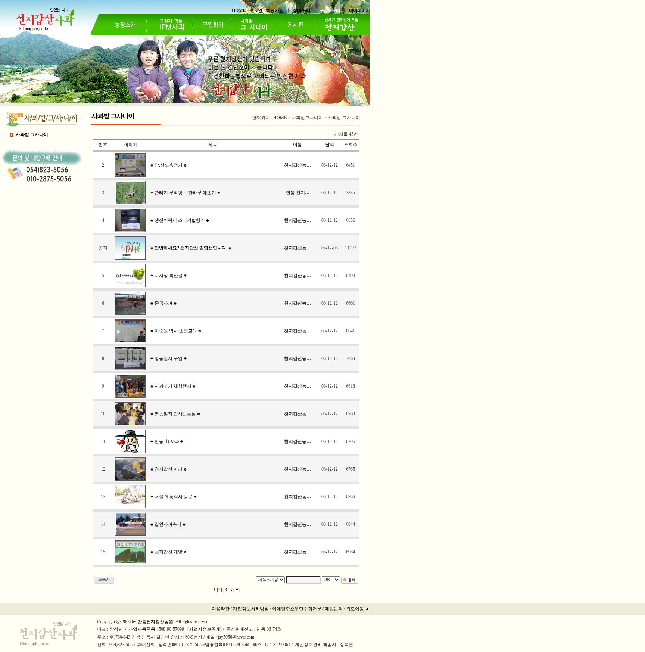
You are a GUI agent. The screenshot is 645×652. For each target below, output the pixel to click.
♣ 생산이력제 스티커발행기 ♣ (179, 220)
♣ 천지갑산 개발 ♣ (168, 552)
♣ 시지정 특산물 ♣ (168, 275)
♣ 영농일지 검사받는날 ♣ (175, 413)
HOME (239, 10)
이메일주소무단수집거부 (296, 608)
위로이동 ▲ (358, 608)
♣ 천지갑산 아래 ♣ (168, 469)
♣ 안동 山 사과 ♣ (166, 441)
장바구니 (302, 10)
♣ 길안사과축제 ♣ (168, 524)
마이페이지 (359, 10)
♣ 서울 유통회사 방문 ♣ (173, 496)
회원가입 (275, 10)
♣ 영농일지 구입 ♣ (168, 358)
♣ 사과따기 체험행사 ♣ (173, 386)
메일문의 (334, 608)
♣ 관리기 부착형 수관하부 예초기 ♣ (185, 192)
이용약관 (221, 608)
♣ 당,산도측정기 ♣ (168, 165)
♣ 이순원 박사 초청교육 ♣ (175, 330)
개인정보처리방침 (251, 608)
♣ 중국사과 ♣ (163, 303)
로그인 (255, 10)
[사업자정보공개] (204, 629)
